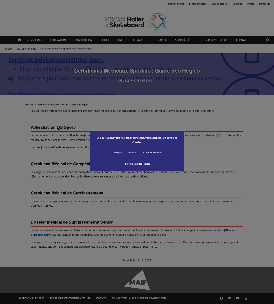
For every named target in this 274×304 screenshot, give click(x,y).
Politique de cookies (152, 152)
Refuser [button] (132, 152)
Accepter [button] (118, 152)
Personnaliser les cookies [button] (137, 163)
